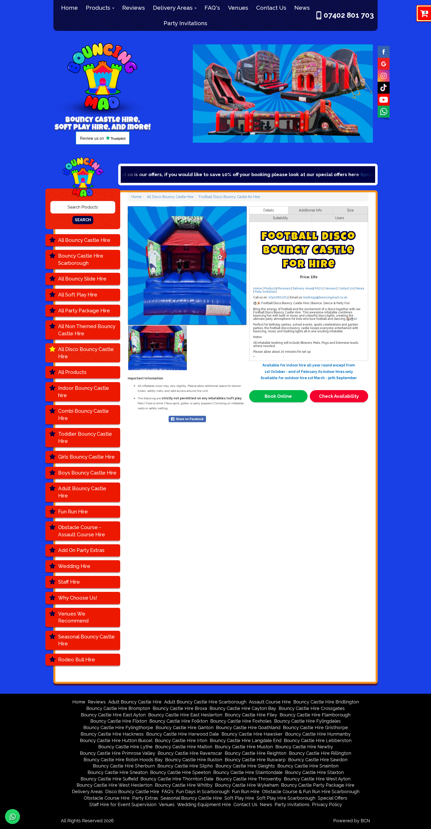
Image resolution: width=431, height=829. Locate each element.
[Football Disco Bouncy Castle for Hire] (187, 265)
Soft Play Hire (239, 798)
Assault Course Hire (270, 701)
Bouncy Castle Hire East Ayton (113, 714)
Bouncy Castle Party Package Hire (317, 785)
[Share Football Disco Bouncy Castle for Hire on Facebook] (187, 418)
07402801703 (278, 297)
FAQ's (212, 7)
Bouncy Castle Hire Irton (181, 740)
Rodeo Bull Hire (76, 660)
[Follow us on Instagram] (384, 75)
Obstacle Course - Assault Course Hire (81, 531)
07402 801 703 (349, 15)
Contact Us (271, 7)
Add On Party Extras (81, 550)
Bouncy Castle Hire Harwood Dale (182, 734)
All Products (72, 372)
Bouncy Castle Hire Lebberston (317, 740)
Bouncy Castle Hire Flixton (118, 721)
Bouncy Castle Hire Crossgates (312, 708)
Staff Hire (69, 582)
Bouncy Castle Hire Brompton (118, 708)
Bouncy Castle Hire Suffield (109, 778)
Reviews (133, 7)
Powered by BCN (351, 820)
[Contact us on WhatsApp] (12, 816)
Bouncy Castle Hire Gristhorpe (315, 727)
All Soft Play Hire (77, 295)
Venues (238, 7)
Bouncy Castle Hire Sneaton (118, 772)
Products (99, 7)
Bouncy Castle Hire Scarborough (80, 259)
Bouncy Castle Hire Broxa (180, 708)
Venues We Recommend (73, 617)
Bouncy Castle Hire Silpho (185, 765)
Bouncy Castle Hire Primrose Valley (117, 753)
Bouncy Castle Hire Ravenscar (190, 753)
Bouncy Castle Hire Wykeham (247, 785)
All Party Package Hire (84, 311)
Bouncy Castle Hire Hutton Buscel (116, 740)
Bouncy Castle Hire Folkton (178, 721)
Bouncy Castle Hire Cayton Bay (243, 708)
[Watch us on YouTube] (384, 99)
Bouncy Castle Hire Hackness (112, 734)
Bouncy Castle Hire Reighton (255, 753)
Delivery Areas (173, 7)
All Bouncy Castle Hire (84, 240)
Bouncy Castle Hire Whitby (184, 785)
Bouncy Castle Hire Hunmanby (318, 734)
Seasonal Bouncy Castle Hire (86, 640)
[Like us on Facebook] (384, 51)
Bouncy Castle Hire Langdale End (245, 740)
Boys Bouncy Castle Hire (87, 473)
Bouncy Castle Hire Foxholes (241, 721)
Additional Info (310, 210)
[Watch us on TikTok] (384, 87)
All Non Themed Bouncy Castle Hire (86, 330)
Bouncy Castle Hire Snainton (307, 765)
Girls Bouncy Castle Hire (86, 457)
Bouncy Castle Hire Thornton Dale (177, 778)
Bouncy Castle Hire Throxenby (248, 778)
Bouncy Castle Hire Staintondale (248, 772)
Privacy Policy (327, 804)
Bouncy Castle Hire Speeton (180, 772)
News (302, 7)
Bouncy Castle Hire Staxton (314, 772)
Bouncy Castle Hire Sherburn (124, 765)
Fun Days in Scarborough (202, 791)
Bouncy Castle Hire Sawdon (317, 759)
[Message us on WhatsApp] (384, 111)
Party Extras (145, 798)
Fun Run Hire (73, 512)
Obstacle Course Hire (107, 798)
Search (83, 219)
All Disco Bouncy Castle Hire (86, 352)
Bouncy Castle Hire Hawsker (252, 734)
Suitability (280, 218)
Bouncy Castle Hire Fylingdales (307, 721)
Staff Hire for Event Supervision (122, 804)
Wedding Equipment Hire (204, 804)
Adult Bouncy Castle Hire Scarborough (205, 701)
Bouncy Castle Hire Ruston (193, 759)
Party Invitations (185, 23)
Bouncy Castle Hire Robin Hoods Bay (123, 759)
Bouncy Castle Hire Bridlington (326, 701)
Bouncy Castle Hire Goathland (248, 727)
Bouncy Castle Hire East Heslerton (185, 714)
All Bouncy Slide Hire (82, 279)
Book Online (278, 396)
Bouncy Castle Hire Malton (183, 746)
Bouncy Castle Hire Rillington (320, 753)
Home (69, 7)
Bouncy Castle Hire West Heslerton (114, 785)
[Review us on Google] (384, 63)
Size (350, 210)
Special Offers (326, 174)
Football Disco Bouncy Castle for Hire (229, 197)
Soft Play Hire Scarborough (286, 798)
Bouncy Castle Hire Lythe (125, 746)
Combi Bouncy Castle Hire (83, 414)
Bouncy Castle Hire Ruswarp (255, 759)
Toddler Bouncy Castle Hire (85, 437)
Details (268, 210)
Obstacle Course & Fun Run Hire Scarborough (310, 791)
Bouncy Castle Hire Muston (244, 746)
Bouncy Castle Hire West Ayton (317, 778)
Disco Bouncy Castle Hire (132, 791)
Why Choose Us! (77, 598)
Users (339, 218)
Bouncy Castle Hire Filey (251, 714)
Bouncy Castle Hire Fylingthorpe (118, 727)
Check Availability (339, 396)
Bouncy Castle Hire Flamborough (315, 714)
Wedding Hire (74, 566)
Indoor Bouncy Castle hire (83, 391)
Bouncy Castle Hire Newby (304, 746)
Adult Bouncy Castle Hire (82, 492)
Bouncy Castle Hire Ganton (185, 727)
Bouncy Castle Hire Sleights (245, 765)
